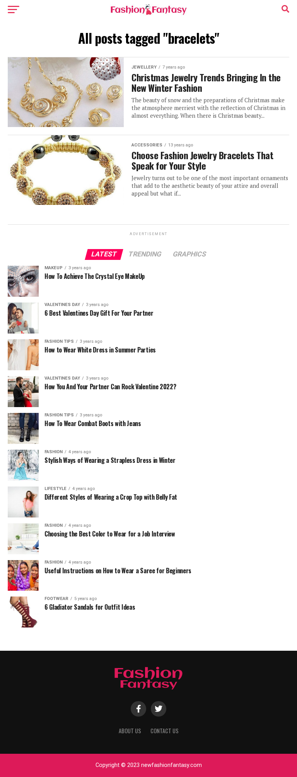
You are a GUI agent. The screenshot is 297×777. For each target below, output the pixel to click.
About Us (130, 731)
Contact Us (164, 731)
